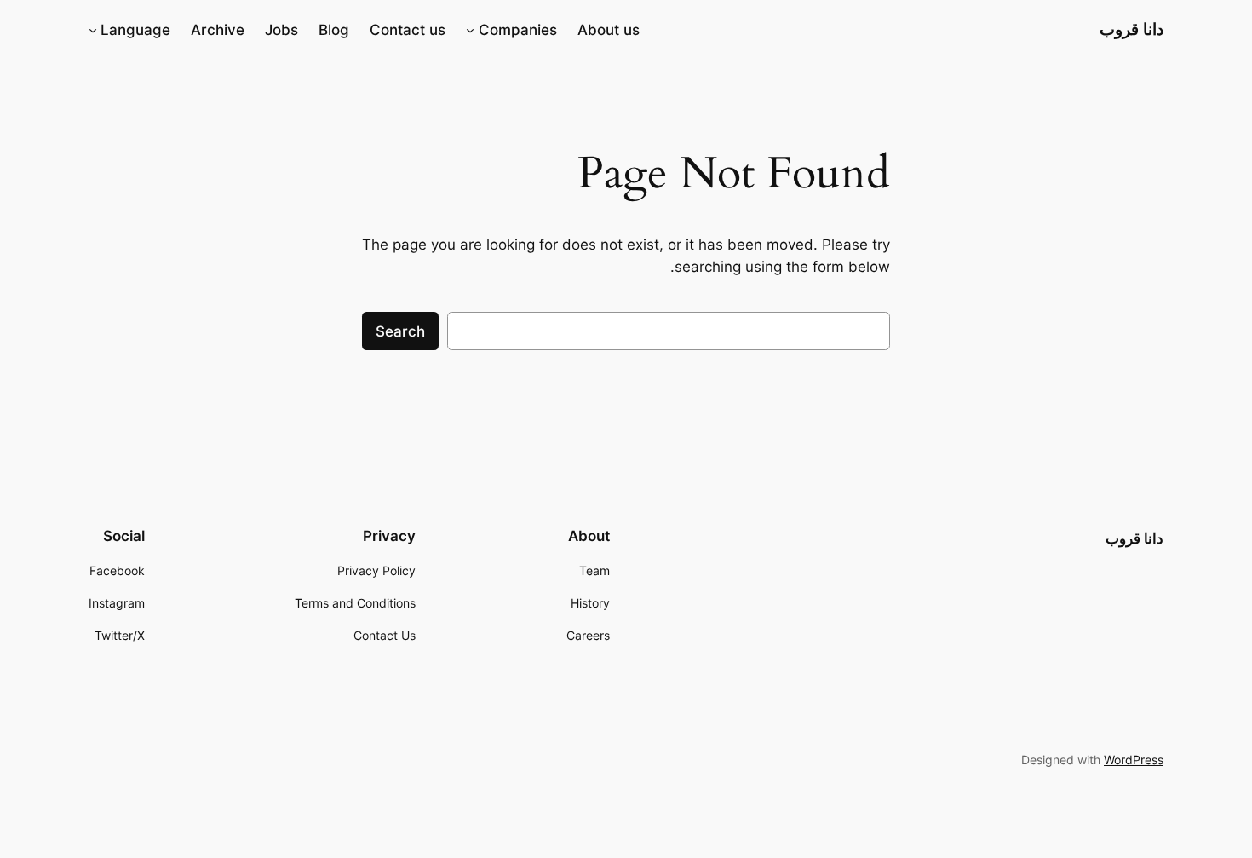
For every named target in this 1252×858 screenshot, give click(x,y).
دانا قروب (1131, 29)
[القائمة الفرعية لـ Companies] (470, 30)
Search (400, 331)
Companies (518, 29)
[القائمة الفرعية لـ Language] (93, 30)
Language (135, 29)
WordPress (1133, 759)
